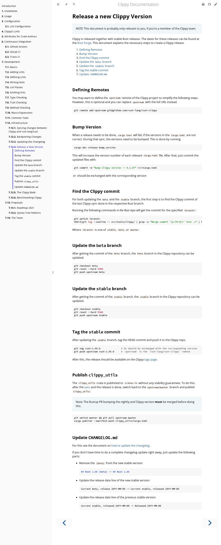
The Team (14, 217)
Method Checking (17, 107)
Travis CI (12, 56)
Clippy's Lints (11, 31)
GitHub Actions (16, 46)
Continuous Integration (16, 41)
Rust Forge (84, 43)
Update (26, 186)
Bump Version (23, 155)
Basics (11, 67)
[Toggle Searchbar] (74, 4)
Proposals (14, 202)
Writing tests (15, 82)
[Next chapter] (210, 523)
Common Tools (16, 117)
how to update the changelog (130, 445)
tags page (150, 359)
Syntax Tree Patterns (25, 212)
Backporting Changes (25, 136)
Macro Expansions (18, 112)
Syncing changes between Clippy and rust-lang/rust (28, 129)
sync (87, 387)
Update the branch (28, 165)
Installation (9, 11)
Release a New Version (26, 147)
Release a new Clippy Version (112, 16)
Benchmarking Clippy (25, 197)
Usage (7, 16)
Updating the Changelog (27, 141)
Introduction (9, 6)
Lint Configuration (18, 26)
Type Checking (16, 97)
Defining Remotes (25, 150)
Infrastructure (16, 122)
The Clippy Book (22, 192)
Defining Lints (15, 77)
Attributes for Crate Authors (19, 36)
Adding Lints (15, 72)
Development (11, 61)
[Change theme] (66, 4)
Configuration (11, 21)
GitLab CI (12, 51)
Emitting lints (15, 92)
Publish (26, 181)
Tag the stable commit (93, 70)
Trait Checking (16, 102)
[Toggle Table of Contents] (58, 4)
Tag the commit (27, 176)
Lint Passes (14, 87)
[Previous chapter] (64, 523)
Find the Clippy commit (28, 160)
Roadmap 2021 (21, 207)
